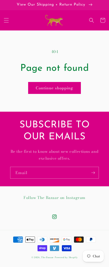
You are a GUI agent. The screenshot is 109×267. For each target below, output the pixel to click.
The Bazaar (47, 257)
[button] (6, 20)
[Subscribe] (93, 173)
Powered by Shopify (66, 257)
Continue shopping (54, 88)
